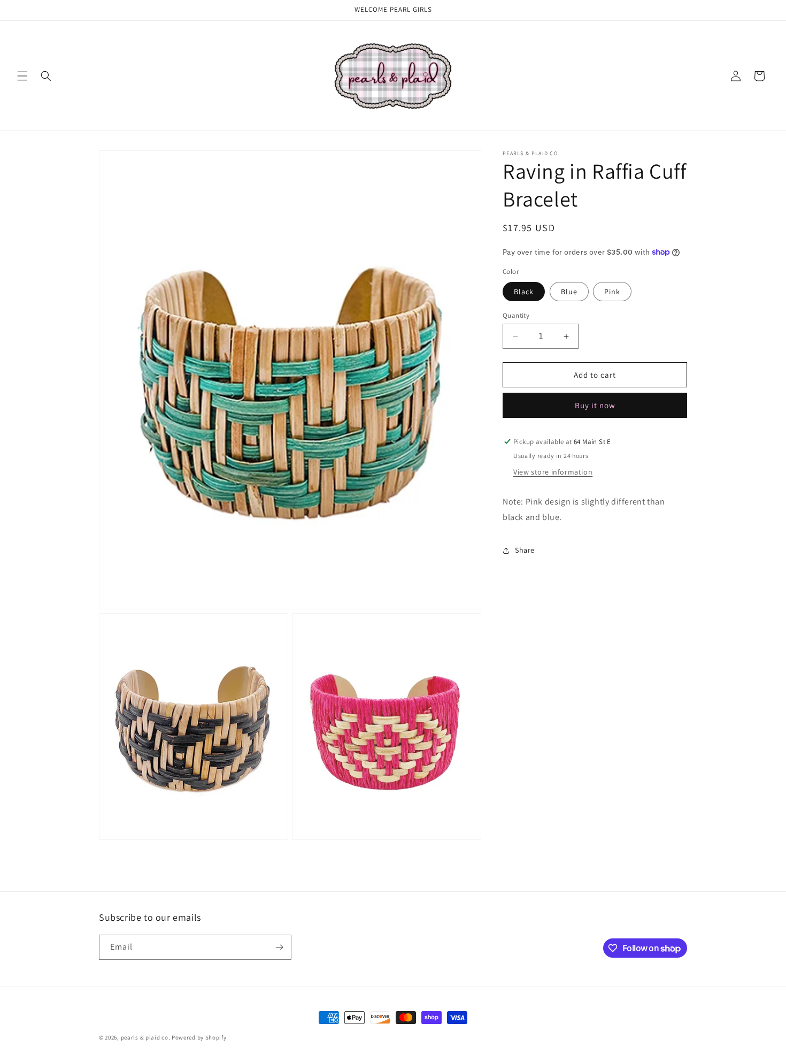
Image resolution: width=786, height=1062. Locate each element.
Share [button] (525, 550)
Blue (569, 291)
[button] (22, 76)
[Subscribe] (279, 947)
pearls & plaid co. (146, 1037)
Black (524, 291)
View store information (552, 472)
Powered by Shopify (199, 1037)
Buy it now (595, 405)
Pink (612, 291)
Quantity (516, 315)
